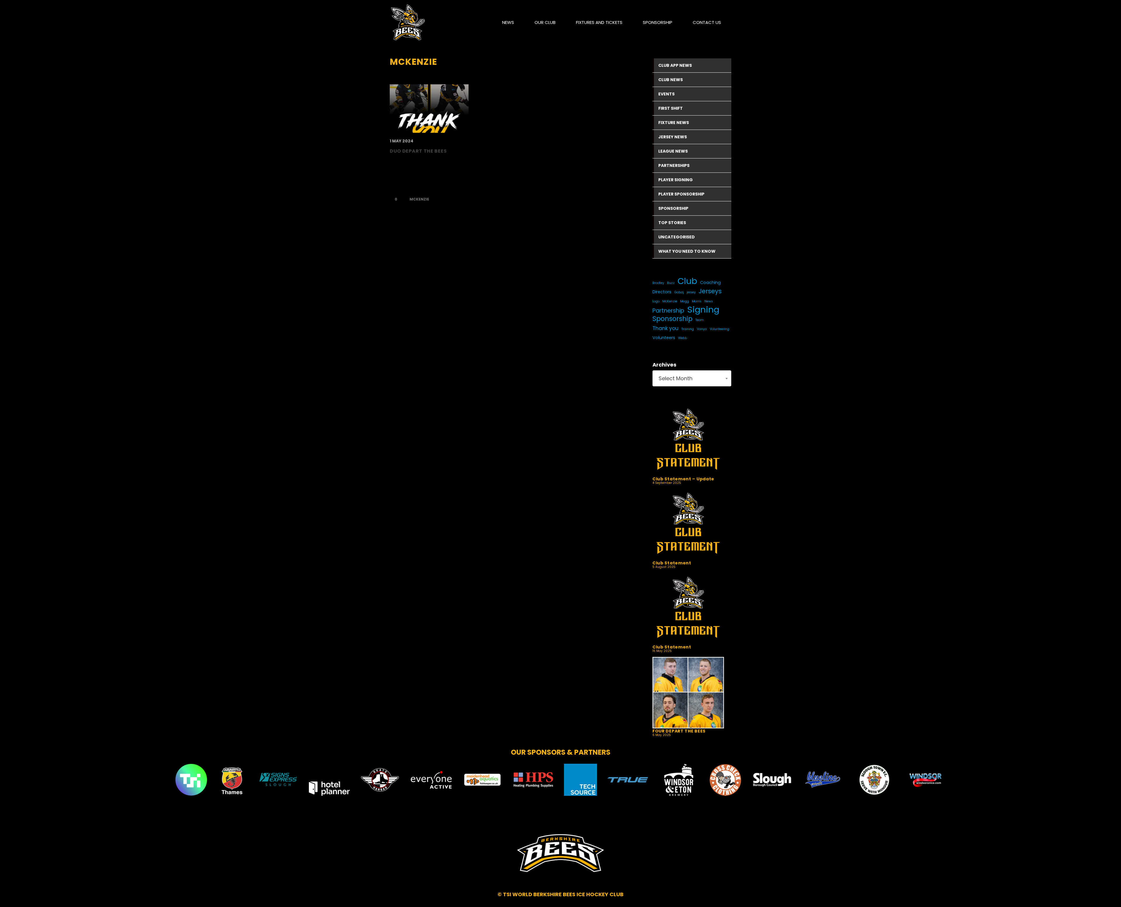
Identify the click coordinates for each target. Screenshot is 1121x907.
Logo (655, 301)
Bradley (658, 283)
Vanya (702, 329)
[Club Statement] (688, 524)
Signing (703, 310)
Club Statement (671, 563)
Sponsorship (672, 319)
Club (687, 281)
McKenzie (419, 199)
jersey (691, 292)
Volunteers (663, 338)
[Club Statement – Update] (688, 440)
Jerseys (710, 291)
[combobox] (691, 378)
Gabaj (679, 292)
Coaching (710, 282)
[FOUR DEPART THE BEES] (688, 692)
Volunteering (719, 329)
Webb (682, 338)
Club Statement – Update (683, 479)
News (708, 301)
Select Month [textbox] (675, 378)
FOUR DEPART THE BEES (679, 731)
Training (687, 329)
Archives (664, 364)
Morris (697, 301)
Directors (661, 292)
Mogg (684, 301)
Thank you (665, 328)
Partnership (668, 311)
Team (699, 320)
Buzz (671, 283)
